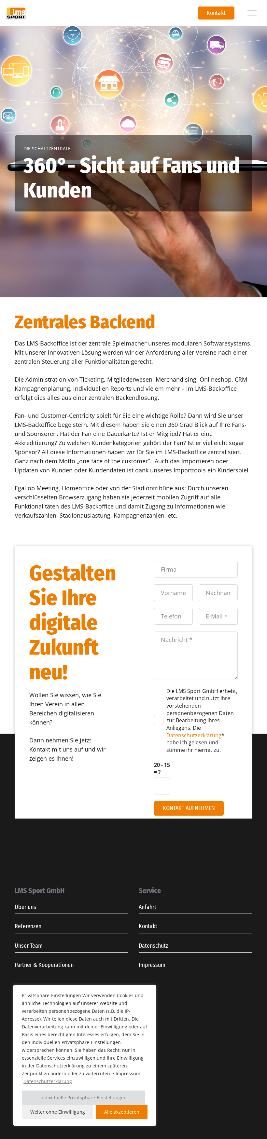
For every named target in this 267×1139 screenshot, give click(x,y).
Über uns (25, 907)
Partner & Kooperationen (44, 965)
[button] (252, 13)
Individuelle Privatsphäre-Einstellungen (83, 1097)
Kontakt (148, 926)
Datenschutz (153, 945)
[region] (84, 1055)
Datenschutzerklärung (47, 1081)
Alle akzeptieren (121, 1112)
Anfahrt (147, 907)
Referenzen (28, 926)
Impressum (152, 965)
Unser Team (29, 945)
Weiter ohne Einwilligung (57, 1112)
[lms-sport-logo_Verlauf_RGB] (16, 13)
